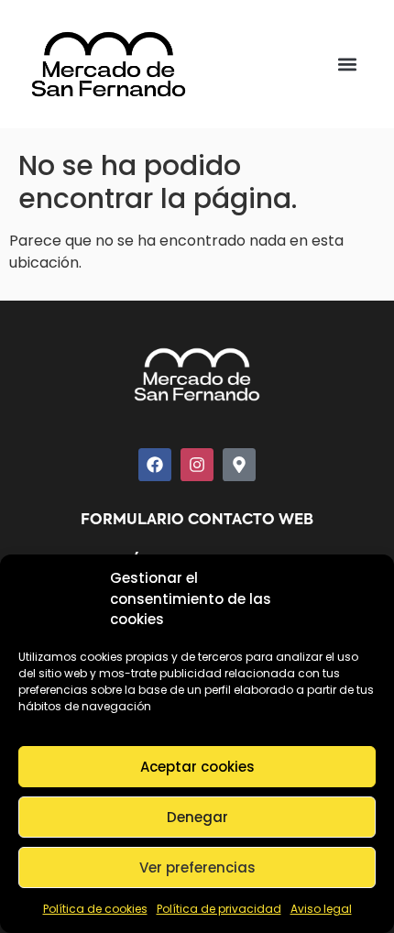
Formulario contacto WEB (197, 520)
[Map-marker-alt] (239, 464)
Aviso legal (321, 909)
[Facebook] (154, 464)
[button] (348, 64)
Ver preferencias (197, 867)
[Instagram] (197, 464)
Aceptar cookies (197, 766)
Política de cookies (95, 909)
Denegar (197, 817)
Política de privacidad (219, 909)
